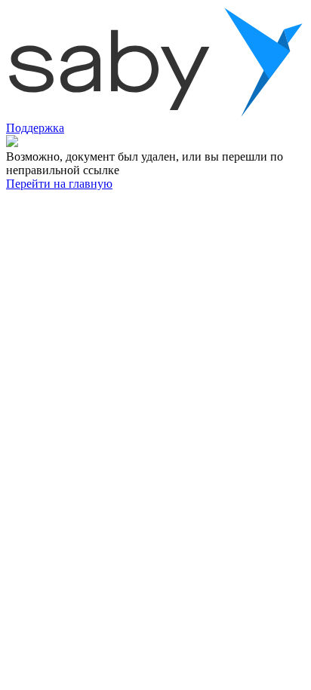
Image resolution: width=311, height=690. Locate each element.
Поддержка (35, 127)
